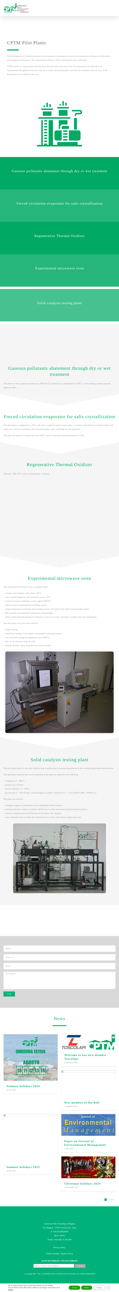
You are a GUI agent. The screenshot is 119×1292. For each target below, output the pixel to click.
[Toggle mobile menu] (115, 5)
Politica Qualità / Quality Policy (59, 1253)
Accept (74, 1288)
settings (10, 1290)
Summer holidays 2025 (31, 1138)
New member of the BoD (88, 1084)
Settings (99, 1288)
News (59, 1018)
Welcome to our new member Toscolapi (88, 1042)
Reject (87, 1288)
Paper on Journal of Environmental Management (88, 1125)
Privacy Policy (59, 1247)
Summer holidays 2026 (31, 1057)
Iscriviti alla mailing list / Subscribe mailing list (59, 1261)
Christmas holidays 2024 (88, 1167)
